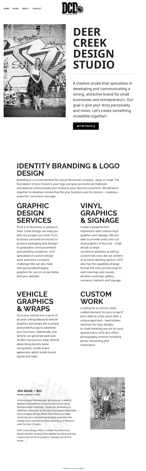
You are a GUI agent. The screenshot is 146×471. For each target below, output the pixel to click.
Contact (37, 9)
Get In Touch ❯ (86, 126)
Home (6, 9)
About (25, 9)
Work (16, 9)
